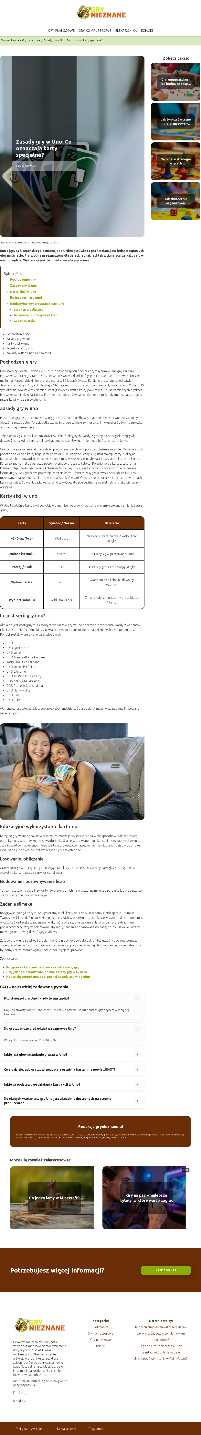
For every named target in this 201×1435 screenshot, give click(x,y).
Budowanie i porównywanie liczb (35, 315)
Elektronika (126, 30)
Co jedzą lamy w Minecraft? (54, 1198)
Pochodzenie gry (23, 279)
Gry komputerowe (95, 30)
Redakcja (20, 1392)
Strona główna (10, 40)
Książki (147, 30)
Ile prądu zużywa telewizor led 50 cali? (160, 1327)
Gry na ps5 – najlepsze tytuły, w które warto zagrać (146, 1198)
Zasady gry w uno (23, 285)
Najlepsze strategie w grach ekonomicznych (176, 161)
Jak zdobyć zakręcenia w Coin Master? (160, 1358)
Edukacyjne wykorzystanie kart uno (37, 303)
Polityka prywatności (30, 1428)
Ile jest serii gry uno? (26, 297)
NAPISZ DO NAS (165, 1270)
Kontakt (20, 1401)
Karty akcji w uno (23, 291)
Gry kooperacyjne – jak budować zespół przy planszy (176, 82)
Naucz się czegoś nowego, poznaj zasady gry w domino (48, 976)
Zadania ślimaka (24, 320)
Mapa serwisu (66, 1428)
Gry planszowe (61, 30)
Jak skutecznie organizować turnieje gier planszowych (175, 201)
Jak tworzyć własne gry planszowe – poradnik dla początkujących (176, 122)
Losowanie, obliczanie (28, 309)
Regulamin (96, 1428)
